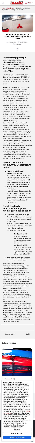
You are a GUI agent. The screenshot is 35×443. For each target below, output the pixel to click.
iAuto (3, 8)
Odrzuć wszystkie (17, 433)
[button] (17, 48)
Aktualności (10, 8)
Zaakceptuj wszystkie (17, 437)
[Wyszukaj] (3, 3)
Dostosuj (17, 429)
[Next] (29, 369)
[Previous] (5, 369)
